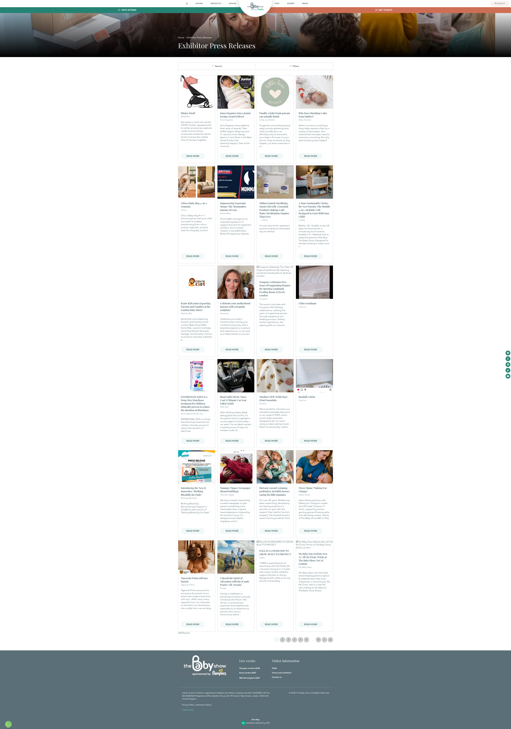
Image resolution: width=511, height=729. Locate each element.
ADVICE (232, 3)
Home (181, 37)
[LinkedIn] (508, 364)
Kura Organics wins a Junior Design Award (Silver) (235, 114)
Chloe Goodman (307, 303)
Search (501, 3)
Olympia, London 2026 (249, 668)
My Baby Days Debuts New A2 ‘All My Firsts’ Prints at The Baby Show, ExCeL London (313, 558)
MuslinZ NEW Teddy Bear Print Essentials (273, 398)
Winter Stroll (188, 113)
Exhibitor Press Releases (199, 37)
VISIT (277, 3)
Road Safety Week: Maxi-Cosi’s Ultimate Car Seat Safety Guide (233, 400)
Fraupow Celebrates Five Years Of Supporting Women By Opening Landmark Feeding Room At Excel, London (274, 288)
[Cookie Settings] (8, 724)
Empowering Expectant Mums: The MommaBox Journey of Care (233, 206)
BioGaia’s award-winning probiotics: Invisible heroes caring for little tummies (274, 491)
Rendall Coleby (307, 396)
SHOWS (199, 3)
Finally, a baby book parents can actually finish (274, 114)
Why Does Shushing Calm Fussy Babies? (313, 114)
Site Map (255, 719)
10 (318, 639)
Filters (295, 66)
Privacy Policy (188, 705)
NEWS (305, 3)
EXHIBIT (291, 3)
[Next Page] (324, 639)
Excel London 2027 (247, 673)
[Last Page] (330, 639)
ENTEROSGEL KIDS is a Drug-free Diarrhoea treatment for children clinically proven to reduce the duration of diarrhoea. (195, 403)
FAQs (274, 668)
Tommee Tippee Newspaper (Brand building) (235, 489)
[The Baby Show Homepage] (255, 6)
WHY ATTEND (128, 10)
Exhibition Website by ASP (258, 723)
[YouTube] (508, 376)
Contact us (277, 677)
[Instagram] (508, 358)
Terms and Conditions (282, 673)
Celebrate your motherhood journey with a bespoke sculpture (235, 306)
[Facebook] (508, 353)
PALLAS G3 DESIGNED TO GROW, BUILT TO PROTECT (275, 552)
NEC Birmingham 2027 (249, 678)
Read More (192, 156)
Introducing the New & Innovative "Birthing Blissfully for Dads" (193, 491)
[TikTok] (508, 370)
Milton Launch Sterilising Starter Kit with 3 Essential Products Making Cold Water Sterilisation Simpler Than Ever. (274, 209)
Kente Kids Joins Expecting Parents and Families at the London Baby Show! (196, 306)
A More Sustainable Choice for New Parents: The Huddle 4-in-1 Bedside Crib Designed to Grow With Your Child (314, 209)
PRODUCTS (216, 3)
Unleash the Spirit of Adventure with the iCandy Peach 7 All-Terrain (234, 581)
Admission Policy (203, 705)
